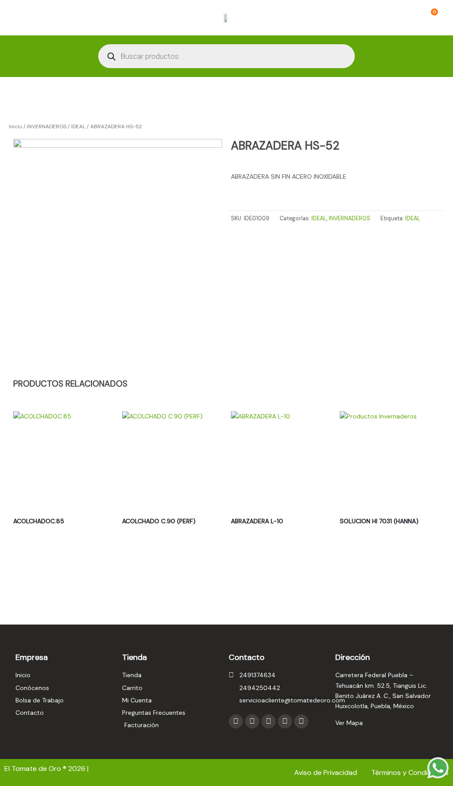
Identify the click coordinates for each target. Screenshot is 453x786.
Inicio (15, 126)
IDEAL (78, 126)
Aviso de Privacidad (326, 772)
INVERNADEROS (46, 126)
